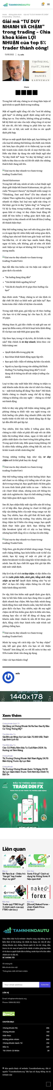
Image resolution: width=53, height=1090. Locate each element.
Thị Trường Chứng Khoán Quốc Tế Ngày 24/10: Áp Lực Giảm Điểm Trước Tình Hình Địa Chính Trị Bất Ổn (25, 772)
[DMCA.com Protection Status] (8, 1015)
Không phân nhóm (15, 14)
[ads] (8, 677)
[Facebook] (18, 92)
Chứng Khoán (7, 756)
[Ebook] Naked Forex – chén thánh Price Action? (38, 907)
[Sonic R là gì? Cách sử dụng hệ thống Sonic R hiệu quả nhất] (39, 861)
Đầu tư (4, 871)
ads (22, 55)
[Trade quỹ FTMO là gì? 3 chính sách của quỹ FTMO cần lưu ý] (14, 892)
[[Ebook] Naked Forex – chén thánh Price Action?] (39, 892)
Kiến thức (30, 871)
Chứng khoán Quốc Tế (10, 723)
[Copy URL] (35, 92)
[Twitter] (29, 92)
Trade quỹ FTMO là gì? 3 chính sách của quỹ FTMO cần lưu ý (13, 907)
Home (4, 14)
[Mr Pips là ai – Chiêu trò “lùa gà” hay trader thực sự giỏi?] (14, 861)
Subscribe (45, 985)
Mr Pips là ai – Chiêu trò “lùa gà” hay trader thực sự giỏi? (14, 876)
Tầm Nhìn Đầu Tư (8, 734)
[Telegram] (23, 92)
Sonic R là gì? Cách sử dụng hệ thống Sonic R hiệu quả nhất (38, 876)
